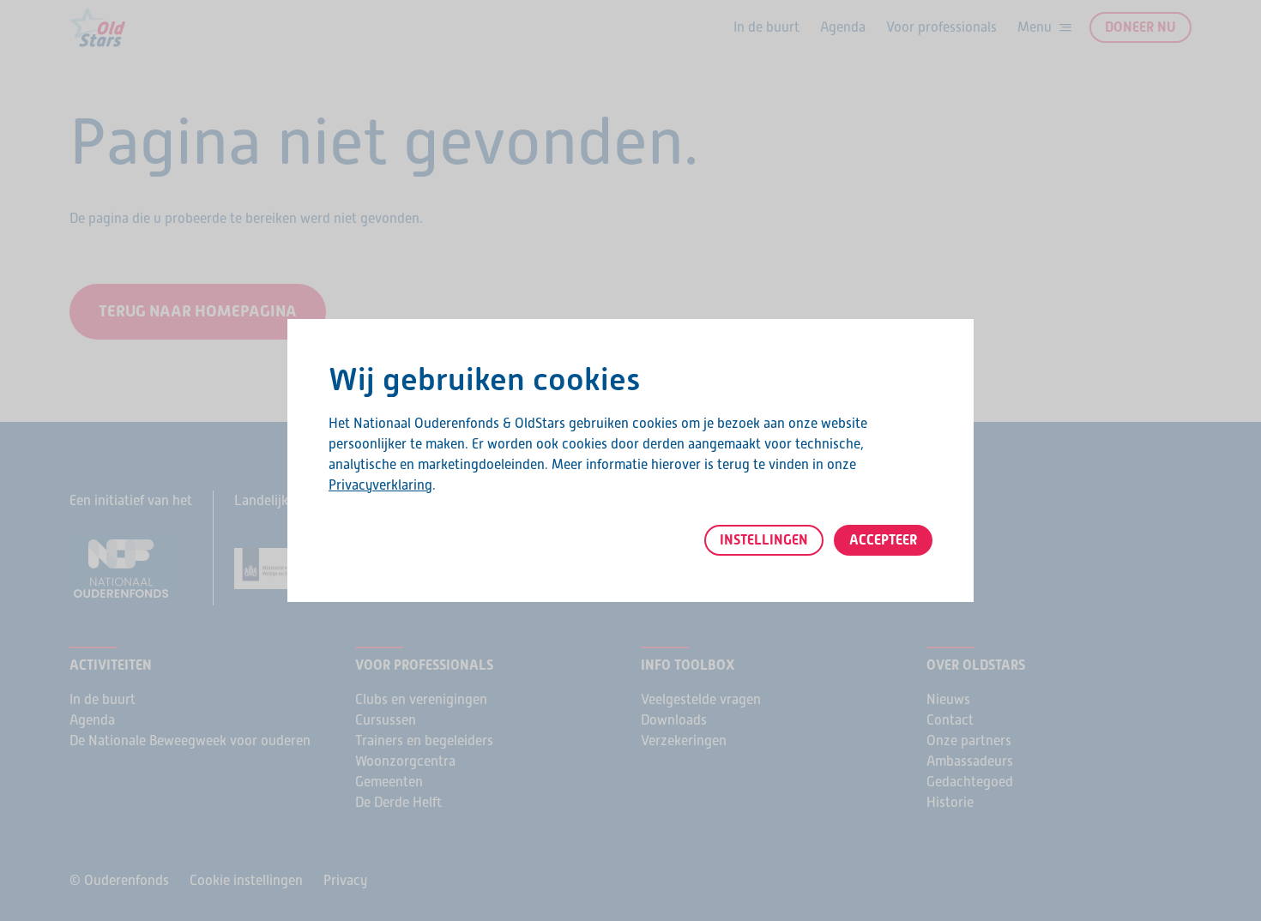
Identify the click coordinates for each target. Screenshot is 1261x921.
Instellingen (764, 540)
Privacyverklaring (380, 485)
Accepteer (883, 540)
